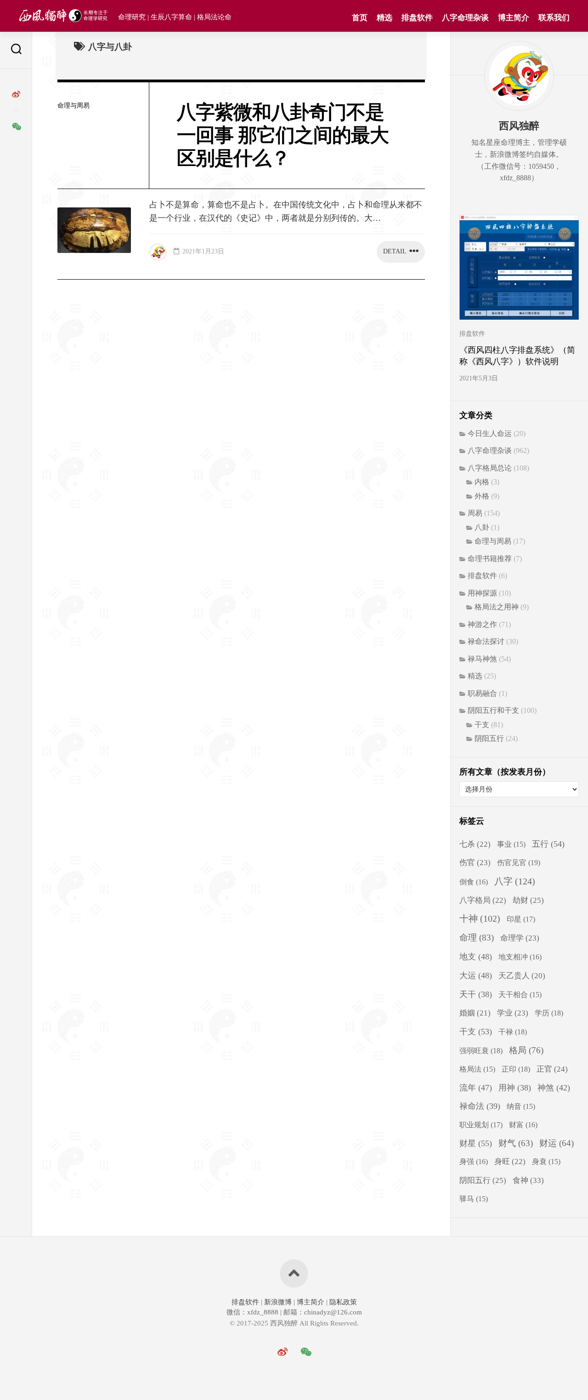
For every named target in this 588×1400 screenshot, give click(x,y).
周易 (475, 513)
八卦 (482, 527)
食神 (528, 1180)
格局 (526, 1050)
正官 (552, 1069)
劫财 (528, 900)
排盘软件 (417, 17)
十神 (479, 919)
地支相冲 (520, 957)
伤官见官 (518, 862)
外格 (482, 496)
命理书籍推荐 (490, 558)
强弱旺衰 (481, 1050)
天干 (475, 994)
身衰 (546, 1161)
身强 (473, 1161)
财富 (523, 1125)
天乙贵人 (521, 975)
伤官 (475, 862)
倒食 (473, 882)
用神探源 (482, 593)
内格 (482, 482)
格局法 (477, 1069)
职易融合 (482, 693)
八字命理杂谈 (465, 17)
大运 (475, 975)
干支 (482, 725)
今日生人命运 (490, 433)
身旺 (510, 1161)
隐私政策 (342, 1302)
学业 (512, 1013)
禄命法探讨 (486, 641)
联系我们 (554, 17)
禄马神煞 (482, 659)
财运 (556, 1143)
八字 (514, 881)
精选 (384, 17)
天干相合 (520, 994)
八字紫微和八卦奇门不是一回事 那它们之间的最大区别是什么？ (283, 135)
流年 (475, 1087)
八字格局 (482, 900)
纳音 (521, 1106)
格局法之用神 (497, 607)
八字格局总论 (490, 468)
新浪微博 (278, 1302)
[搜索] (16, 50)
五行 (548, 844)
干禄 (512, 1031)
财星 (475, 1143)
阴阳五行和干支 (493, 710)
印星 (521, 919)
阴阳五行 (489, 738)
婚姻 (475, 1013)
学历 (549, 1013)
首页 (360, 17)
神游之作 (482, 624)
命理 (476, 937)
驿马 (473, 1199)
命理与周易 (73, 105)
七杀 (475, 844)
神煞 (553, 1087)
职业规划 (481, 1125)
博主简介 (513, 17)
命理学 (519, 938)
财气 (515, 1143)
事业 (511, 844)
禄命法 (479, 1106)
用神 (514, 1087)
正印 (516, 1069)
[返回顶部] (294, 1273)
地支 (475, 956)
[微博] (16, 94)
